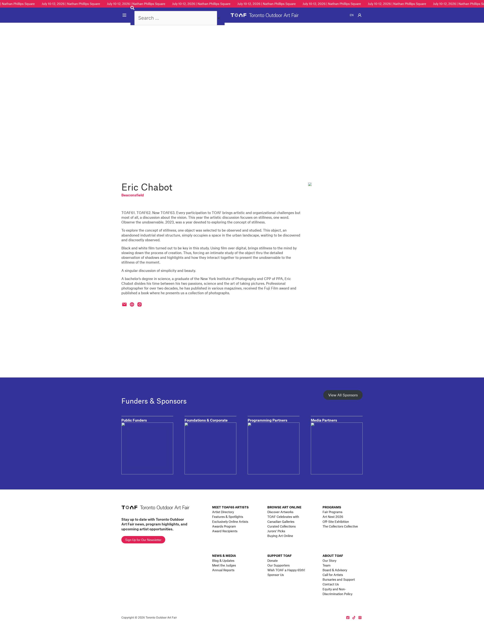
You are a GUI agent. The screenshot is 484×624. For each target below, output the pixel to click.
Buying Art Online (280, 536)
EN (352, 15)
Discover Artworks (280, 512)
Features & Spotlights (227, 516)
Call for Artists (333, 575)
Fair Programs (332, 512)
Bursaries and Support (339, 579)
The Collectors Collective (340, 526)
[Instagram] (360, 617)
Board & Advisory (335, 570)
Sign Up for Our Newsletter (143, 540)
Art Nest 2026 (333, 516)
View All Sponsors (343, 395)
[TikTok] (354, 617)
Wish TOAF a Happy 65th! (286, 570)
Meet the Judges (224, 565)
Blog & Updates (223, 560)
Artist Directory (223, 512)
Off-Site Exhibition (336, 521)
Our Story (329, 560)
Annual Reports (223, 570)
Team (326, 565)
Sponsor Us (275, 575)
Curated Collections (281, 526)
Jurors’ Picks (276, 531)
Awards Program (224, 526)
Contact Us (331, 584)
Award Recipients (224, 531)
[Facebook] (348, 617)
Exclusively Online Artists (230, 521)
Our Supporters (278, 565)
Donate (272, 560)
